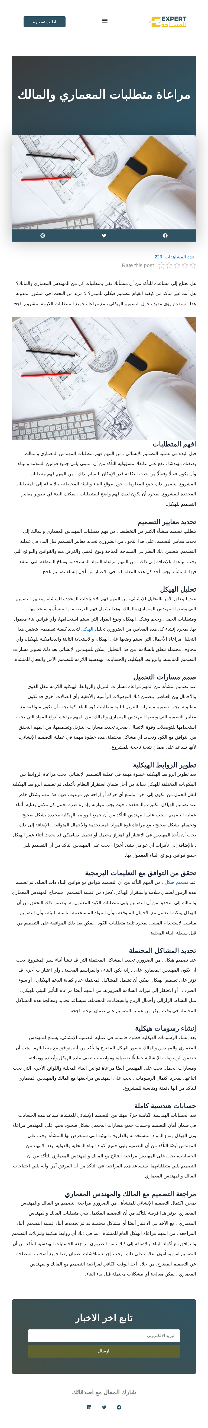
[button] (104, 20)
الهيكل (87, 629)
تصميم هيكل (176, 882)
